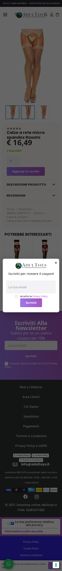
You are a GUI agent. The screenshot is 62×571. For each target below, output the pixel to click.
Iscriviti (31, 303)
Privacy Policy (40, 296)
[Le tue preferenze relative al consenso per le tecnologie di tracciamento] (56, 565)
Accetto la (34, 296)
